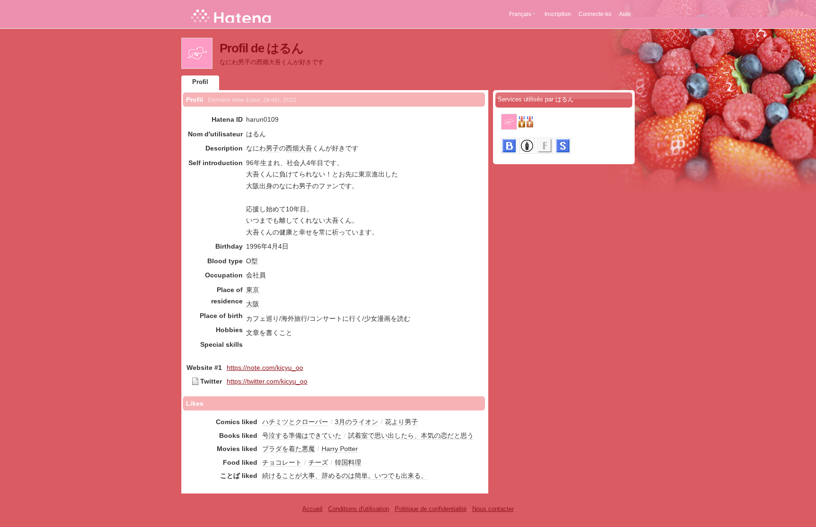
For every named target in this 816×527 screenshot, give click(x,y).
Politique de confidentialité (431, 508)
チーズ (318, 462)
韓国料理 (348, 462)
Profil (200, 81)
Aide (625, 14)
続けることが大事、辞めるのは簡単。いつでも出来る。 (344, 475)
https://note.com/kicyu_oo (265, 367)
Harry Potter (340, 448)
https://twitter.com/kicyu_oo (267, 381)
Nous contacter (493, 508)
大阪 (252, 304)
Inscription (557, 14)
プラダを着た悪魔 (288, 448)
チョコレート (282, 462)
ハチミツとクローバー (295, 422)
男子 (272, 148)
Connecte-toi (595, 14)
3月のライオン (356, 422)
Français (520, 14)
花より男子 (401, 422)
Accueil (312, 508)
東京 (252, 289)
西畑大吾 (299, 148)
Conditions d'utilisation (358, 508)
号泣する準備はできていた (301, 435)
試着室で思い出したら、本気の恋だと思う (411, 435)
